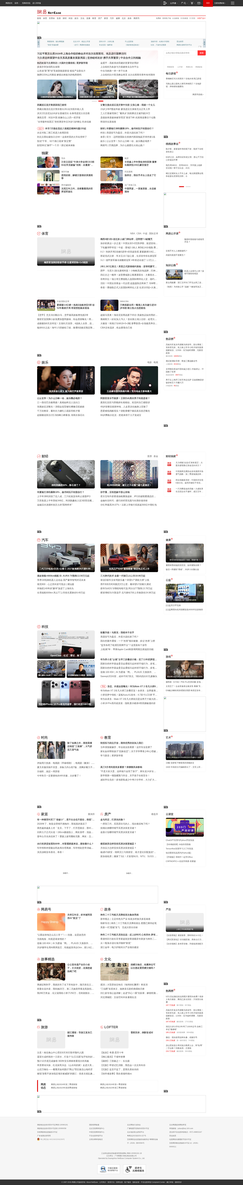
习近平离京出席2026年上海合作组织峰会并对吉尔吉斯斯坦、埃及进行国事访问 (81, 53)
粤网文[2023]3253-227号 (136, 1136)
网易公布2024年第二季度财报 (64, 1084)
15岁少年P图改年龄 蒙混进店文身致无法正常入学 (125, 109)
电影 (149, 362)
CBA (139, 233)
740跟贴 (191, 1040)
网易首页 (9, 3)
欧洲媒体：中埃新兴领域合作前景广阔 (119, 71)
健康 (118, 18)
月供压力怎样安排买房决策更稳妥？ (118, 848)
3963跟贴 (188, 1051)
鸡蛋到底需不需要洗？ (175, 255)
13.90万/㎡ (154, 880)
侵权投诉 (178, 1182)
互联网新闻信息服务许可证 (47, 1132)
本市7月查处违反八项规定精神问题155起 (65, 128)
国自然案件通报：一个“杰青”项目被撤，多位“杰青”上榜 (127, 641)
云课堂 (169, 814)
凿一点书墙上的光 (80, 42)
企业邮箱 (175, 18)
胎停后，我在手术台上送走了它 (140, 175)
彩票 (59, 18)
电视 (156, 362)
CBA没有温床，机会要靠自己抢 (116, 327)
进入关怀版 (36, 3)
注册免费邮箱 (219, 3)
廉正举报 (169, 1182)
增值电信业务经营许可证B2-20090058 (51, 1128)
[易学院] (175, 94)
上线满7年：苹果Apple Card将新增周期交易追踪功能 (127, 649)
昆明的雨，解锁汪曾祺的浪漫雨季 (77, 177)
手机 (103, 686)
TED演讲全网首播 (54, 45)
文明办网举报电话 (96, 1139)
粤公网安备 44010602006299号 (52, 1139)
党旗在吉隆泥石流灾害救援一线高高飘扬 (57, 71)
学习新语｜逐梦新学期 (111, 755)
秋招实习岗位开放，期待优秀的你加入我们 (121, 743)
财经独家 (171, 456)
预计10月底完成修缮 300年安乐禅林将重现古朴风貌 (63, 1061)
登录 (208, 3)
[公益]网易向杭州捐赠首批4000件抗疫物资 (184, 609)
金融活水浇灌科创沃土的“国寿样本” (54, 505)
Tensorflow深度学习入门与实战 (179, 848)
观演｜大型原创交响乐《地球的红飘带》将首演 (124, 984)
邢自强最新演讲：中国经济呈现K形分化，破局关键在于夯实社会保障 (189, 481)
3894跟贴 (190, 1032)
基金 (156, 456)
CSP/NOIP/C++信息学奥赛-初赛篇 (181, 861)
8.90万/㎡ (51, 880)
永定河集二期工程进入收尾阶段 (53, 133)
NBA (132, 233)
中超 (145, 233)
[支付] (192, 3)
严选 (168, 909)
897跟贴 (188, 1005)
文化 (82, 18)
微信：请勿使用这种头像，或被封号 (181, 1037)
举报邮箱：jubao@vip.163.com (181, 1128)
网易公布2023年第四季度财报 (64, 1088)
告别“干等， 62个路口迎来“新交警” (54, 141)
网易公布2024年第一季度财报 (113, 1084)
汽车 (112, 18)
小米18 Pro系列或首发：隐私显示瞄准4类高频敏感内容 (128, 703)
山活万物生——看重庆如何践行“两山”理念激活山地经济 (65, 1069)
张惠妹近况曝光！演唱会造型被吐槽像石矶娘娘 (60, 406)
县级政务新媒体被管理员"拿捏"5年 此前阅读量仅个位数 (128, 117)
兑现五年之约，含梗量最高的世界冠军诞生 (77, 190)
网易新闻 (49, 11)
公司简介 (102, 1182)
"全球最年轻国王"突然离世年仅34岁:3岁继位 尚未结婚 (64, 122)
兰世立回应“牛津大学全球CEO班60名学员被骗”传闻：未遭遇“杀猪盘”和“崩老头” (77, 164)
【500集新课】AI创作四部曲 (178, 844)
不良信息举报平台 (96, 1136)
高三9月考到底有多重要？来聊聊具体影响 (121, 767)
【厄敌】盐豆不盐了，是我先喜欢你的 (119, 1069)
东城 (141, 880)
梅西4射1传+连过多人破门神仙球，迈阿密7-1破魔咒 (126, 239)
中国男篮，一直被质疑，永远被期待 (140, 190)
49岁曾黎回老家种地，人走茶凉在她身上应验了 (124, 406)
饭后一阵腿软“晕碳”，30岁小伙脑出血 (182, 569)
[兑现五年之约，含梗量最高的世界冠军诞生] (48, 189)
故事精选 (48, 959)
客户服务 (127, 1182)
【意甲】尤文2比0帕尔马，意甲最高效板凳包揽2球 (62, 315)
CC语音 (192, 18)
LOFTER (111, 1027)
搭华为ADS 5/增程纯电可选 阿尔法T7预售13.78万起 (126, 588)
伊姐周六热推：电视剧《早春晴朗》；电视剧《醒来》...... (65, 763)
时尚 (44, 737)
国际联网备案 (94, 1125)
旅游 (44, 1027)
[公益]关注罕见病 (173, 605)
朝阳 (38, 880)
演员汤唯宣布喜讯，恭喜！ (50, 852)
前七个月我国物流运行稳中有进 (53, 67)
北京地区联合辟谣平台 (135, 1132)
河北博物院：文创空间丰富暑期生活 (118, 997)
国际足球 (153, 233)
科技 (71, 18)
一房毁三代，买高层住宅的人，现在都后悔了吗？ (125, 824)
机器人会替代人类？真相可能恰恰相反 (194, 272)
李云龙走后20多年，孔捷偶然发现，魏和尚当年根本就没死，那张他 (184, 166)
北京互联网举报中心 (96, 1128)
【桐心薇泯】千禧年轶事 (112, 1057)
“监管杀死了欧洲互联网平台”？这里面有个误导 (123, 645)
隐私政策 (136, 1182)
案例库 (91, 814)
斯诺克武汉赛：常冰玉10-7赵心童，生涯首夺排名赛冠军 (128, 256)
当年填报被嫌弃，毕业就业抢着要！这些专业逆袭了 (126, 747)
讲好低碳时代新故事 (158, 42)
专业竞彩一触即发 (183, 45)
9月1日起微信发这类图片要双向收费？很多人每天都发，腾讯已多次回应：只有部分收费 (184, 999)
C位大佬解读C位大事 (133, 42)
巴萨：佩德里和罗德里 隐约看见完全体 (126, 137)
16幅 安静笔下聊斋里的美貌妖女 (180, 763)
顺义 (78, 880)
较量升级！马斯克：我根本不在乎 (117, 632)
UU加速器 (184, 18)
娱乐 (76, 18)
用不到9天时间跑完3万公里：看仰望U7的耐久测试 (125, 584)
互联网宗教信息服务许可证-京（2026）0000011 (184, 1145)
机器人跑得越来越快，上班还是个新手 (128, 145)
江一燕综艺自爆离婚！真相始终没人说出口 (58, 402)
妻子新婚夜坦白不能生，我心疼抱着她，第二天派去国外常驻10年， (184, 150)
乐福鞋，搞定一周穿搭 (48, 771)
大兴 (121, 880)
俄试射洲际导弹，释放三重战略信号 (181, 361)
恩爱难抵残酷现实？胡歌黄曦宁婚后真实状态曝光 (125, 411)
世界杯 (52, 18)
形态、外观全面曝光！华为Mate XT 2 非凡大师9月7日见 (132, 687)
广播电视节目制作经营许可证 (138, 1128)
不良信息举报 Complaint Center (153, 1182)
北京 (124, 18)
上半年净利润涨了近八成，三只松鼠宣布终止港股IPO (63, 496)
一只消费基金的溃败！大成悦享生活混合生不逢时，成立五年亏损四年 (189, 490)
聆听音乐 (102, 42)
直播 (88, 18)
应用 (16, 3)
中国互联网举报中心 (96, 1132)
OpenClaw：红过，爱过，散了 (122, 133)
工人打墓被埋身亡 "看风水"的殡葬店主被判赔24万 (125, 113)
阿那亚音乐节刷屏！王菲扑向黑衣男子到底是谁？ (125, 398)
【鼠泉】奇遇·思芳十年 (112, 1052)
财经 (65, 18)
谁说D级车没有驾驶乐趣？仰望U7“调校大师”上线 (124, 580)
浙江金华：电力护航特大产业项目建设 (119, 947)
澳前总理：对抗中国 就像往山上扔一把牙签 (58, 117)
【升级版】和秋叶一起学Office (179, 857)
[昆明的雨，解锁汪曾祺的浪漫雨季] (48, 175)
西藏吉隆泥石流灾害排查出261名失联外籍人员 (60, 109)
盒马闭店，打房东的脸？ (112, 819)
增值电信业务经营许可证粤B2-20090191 (52, 1125)
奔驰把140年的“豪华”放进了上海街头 (55, 588)
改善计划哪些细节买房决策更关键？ (118, 832)
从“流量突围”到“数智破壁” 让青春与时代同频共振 (124, 63)
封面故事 (76, 45)
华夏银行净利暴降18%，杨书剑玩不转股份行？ (60, 492)
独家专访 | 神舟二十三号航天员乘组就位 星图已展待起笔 (128, 923)
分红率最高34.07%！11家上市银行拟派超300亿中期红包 (128, 505)
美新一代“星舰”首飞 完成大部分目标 (119, 927)
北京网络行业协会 (134, 1125)
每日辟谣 (171, 73)
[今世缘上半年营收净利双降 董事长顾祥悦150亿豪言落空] (111, 162)
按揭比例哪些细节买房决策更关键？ (118, 828)
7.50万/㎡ (71, 880)
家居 (106, 18)
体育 (45, 18)
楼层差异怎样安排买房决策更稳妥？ (118, 844)
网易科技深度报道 (131, 45)
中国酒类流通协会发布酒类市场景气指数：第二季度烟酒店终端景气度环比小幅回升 (189, 473)
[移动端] (165, 3)
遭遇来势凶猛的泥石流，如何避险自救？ (183, 565)
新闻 (39, 18)
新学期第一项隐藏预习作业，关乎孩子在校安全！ (125, 775)
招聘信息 (119, 1182)
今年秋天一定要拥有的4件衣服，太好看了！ (59, 775)
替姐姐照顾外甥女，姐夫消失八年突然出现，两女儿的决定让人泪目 (183, 174)
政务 (130, 18)
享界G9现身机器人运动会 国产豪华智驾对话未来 (61, 580)
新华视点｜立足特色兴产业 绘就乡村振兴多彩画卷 (125, 919)
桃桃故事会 (172, 143)
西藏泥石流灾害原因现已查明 (51, 105)
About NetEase (92, 1182)
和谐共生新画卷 (108, 122)
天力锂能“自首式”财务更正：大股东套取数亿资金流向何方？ (189, 464)
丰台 (58, 880)
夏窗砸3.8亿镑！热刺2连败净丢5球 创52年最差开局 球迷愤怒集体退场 (75, 306)
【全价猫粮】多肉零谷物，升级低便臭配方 (184, 944)
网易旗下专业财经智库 (55, 42)
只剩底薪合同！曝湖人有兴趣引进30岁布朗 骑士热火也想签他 (138, 306)
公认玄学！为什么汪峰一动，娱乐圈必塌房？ (59, 398)
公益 (168, 580)
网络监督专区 (197, 11)
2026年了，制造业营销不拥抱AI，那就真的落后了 (62, 824)
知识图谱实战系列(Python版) (178, 853)
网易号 (137, 18)
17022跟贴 (189, 1022)
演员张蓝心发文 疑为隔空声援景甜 (124, 141)
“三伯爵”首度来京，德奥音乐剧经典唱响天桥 (122, 989)
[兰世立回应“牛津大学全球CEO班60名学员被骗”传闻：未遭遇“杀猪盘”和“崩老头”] (48, 162)
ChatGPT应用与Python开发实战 (180, 840)
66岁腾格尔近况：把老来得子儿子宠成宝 (120, 415)
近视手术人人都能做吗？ (176, 251)
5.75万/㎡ (134, 880)
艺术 (168, 737)
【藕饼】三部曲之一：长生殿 (115, 1061)
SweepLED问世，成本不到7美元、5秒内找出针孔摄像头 (128, 676)
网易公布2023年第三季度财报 (113, 1088)
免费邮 (158, 18)
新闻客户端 (166, 18)
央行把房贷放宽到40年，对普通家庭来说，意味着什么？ (65, 844)
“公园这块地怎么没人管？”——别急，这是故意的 (61, 935)
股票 (149, 456)
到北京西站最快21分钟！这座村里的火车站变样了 (62, 137)
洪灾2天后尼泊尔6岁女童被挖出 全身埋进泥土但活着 (63, 113)
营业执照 (172, 1136)
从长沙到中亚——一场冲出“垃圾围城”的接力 (122, 67)
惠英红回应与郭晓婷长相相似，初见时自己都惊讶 (125, 402)
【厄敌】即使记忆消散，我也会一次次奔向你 (122, 1065)
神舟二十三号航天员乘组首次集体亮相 (119, 915)
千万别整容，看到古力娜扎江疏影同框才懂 (58, 411)
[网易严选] (184, 3)
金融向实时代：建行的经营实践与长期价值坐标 (124, 500)
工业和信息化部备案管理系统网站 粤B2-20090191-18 (121, 1153)
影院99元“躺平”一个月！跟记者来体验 (56, 145)
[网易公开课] (174, 3)
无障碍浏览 (26, 3)
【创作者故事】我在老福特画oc (116, 1073)
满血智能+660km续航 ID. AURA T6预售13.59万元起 (63, 576)
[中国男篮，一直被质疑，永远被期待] (111, 189)
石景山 (102, 880)
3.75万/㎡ (91, 880)
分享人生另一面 (182, 42)
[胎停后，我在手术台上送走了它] (111, 175)
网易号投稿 (197, 94)
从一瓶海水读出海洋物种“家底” (115, 943)
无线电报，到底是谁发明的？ (51, 939)
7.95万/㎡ (115, 880)
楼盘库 (154, 814)
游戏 (168, 656)
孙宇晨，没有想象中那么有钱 (115, 492)
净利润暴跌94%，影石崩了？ (121, 128)
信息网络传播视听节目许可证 (180, 1139)
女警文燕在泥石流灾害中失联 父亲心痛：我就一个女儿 (127, 105)
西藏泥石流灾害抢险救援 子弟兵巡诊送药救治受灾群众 (64, 75)
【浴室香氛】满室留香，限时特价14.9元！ (184, 935)
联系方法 (111, 1182)
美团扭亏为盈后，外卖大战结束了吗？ (119, 637)
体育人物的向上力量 (158, 45)
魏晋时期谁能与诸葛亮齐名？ (194, 240)
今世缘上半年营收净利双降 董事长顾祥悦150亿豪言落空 (141, 163)
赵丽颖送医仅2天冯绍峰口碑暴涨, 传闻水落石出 (61, 415)
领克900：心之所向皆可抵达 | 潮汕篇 (55, 584)
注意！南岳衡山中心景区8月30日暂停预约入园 (60, 1052)
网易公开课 (172, 233)
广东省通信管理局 (44, 1136)
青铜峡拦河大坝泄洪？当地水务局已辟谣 (183, 78)
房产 (100, 18)
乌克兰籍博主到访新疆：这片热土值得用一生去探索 (126, 75)
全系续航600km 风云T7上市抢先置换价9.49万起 (61, 592)
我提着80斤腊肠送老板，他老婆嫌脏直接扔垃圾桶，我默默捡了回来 (184, 158)
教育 (94, 18)
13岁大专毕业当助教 (106, 45)
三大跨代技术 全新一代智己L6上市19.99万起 (122, 576)
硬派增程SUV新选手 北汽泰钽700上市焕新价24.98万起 (128, 592)
